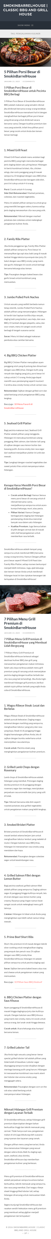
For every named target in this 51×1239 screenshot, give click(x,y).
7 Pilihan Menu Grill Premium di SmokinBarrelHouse (20, 623)
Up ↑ (26, 1233)
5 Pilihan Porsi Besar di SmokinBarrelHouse (22, 74)
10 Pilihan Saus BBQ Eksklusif (28, 982)
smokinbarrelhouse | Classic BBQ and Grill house (25, 9)
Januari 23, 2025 (12, 81)
